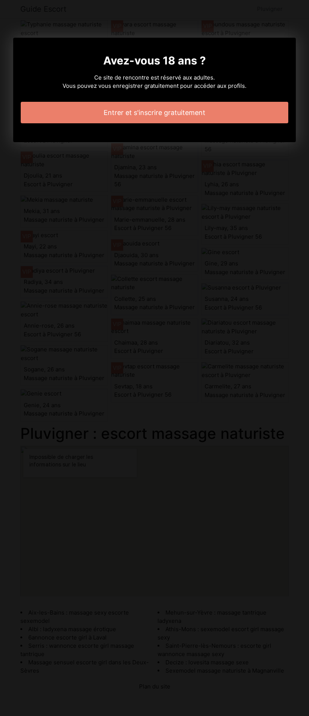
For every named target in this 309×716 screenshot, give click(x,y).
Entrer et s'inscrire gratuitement (154, 113)
